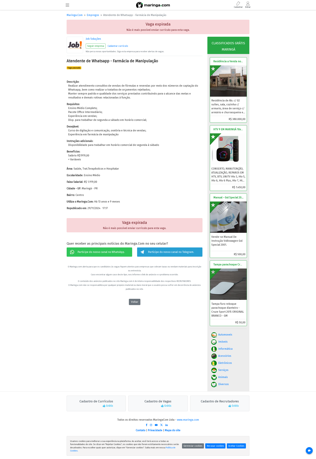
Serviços (223, 370)
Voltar (134, 301)
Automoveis (225, 334)
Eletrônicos (225, 362)
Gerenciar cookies (193, 446)
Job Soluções (93, 38)
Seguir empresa (95, 46)
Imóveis (223, 341)
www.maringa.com (188, 419)
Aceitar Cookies (236, 446)
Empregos (93, 15)
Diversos (223, 384)
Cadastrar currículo (118, 46)
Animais (223, 377)
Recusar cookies (215, 446)
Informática (225, 348)
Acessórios (224, 355)
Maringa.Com (75, 15)
